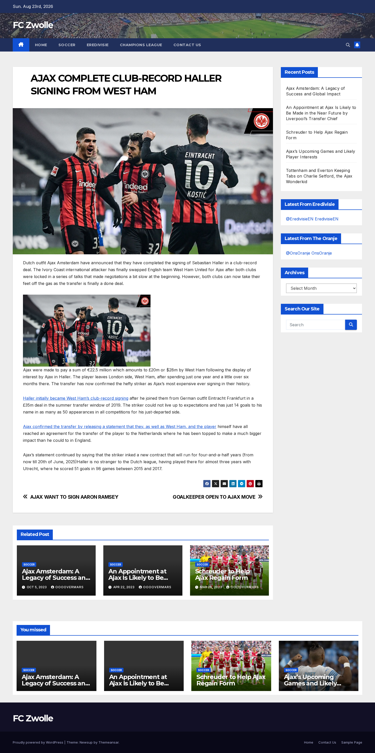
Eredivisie (98, 45)
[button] (348, 44)
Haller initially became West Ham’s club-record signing (75, 398)
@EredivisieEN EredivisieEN (312, 218)
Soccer (67, 45)
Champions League (141, 45)
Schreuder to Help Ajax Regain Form (222, 574)
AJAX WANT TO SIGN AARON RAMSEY (74, 497)
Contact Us (187, 45)
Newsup (86, 742)
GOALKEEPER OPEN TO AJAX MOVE (214, 497)
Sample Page (351, 742)
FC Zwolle (33, 25)
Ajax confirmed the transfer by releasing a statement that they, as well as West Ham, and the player (119, 426)
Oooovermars (69, 587)
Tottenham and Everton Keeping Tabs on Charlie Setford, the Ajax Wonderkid (319, 176)
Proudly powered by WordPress (38, 742)
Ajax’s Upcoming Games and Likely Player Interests (310, 683)
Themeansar (108, 742)
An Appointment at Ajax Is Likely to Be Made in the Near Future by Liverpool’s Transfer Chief (321, 113)
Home (41, 45)
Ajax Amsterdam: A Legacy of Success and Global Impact (56, 578)
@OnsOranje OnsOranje (309, 253)
